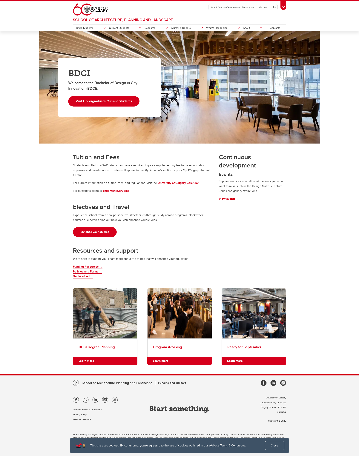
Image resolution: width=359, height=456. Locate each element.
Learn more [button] (86, 361)
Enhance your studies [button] (94, 232)
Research (150, 28)
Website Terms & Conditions (227, 445)
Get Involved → (83, 276)
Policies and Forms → (87, 271)
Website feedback (82, 419)
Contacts (275, 28)
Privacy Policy (80, 414)
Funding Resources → (87, 266)
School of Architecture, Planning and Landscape (123, 19)
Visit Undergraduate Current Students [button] (104, 101)
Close (274, 445)
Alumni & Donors (181, 28)
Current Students (119, 28)
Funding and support (172, 383)
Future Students (84, 28)
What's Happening (217, 28)
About (246, 28)
